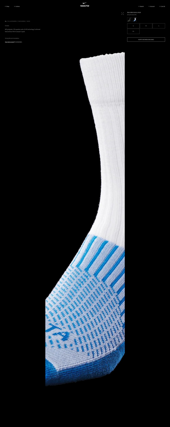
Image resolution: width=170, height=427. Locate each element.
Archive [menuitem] (18, 6)
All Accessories (12, 21)
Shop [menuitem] (7, 6)
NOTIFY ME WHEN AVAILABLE (146, 39)
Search (142, 6)
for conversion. (13, 42)
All (6, 21)
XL (133, 31)
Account (152, 6)
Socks (28, 21)
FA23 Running (21, 21)
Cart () (163, 6)
